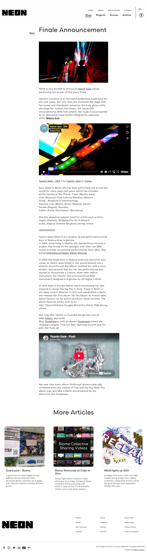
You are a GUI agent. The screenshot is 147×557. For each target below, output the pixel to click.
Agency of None (139, 550)
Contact (127, 10)
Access (114, 15)
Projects (100, 15)
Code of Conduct (132, 532)
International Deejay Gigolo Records (66, 253)
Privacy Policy (130, 527)
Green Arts (129, 518)
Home (90, 10)
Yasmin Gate (84, 88)
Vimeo (88, 181)
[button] (141, 15)
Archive (126, 15)
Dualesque (84, 321)
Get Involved (114, 10)
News (88, 15)
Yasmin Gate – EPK (49, 181)
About (101, 10)
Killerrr (49, 318)
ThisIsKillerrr (52, 321)
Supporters (129, 522)
